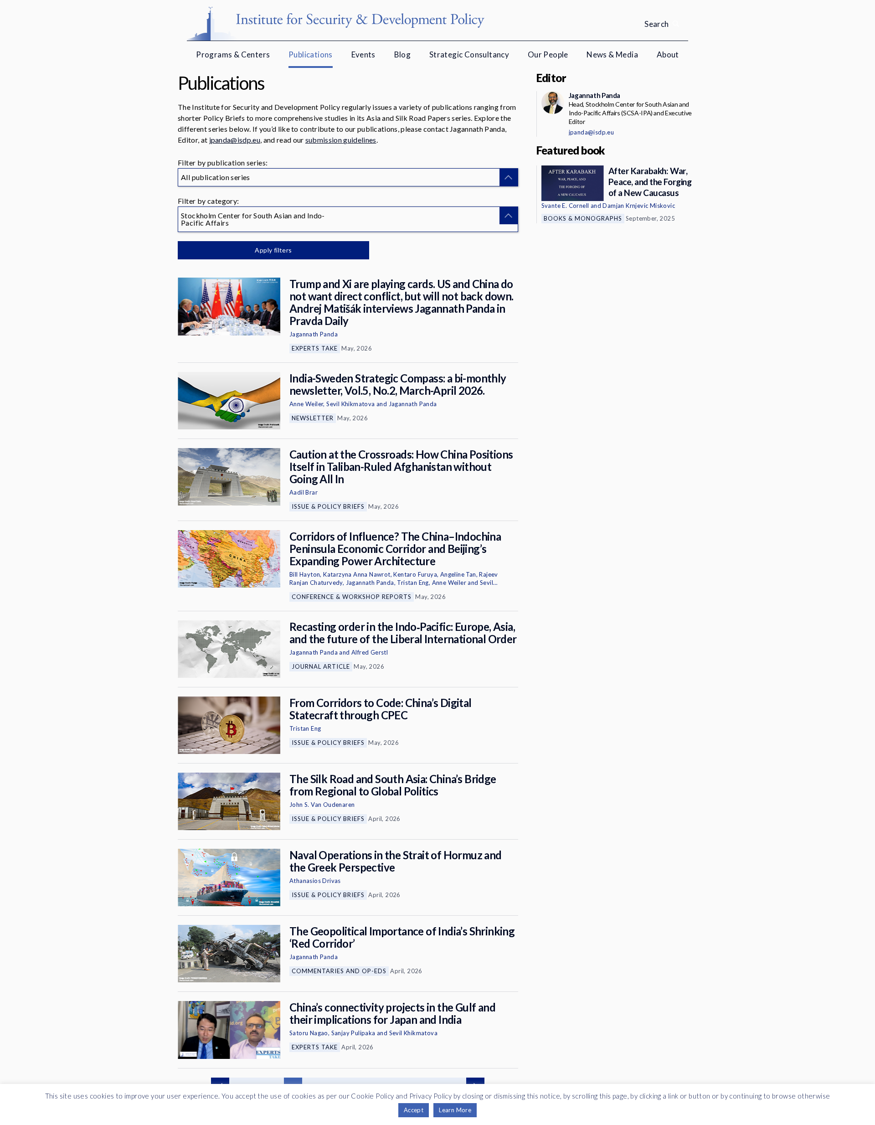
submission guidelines (340, 139)
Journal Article (321, 666)
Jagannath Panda (313, 334)
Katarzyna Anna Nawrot (356, 574)
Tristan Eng (412, 582)
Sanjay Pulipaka (353, 1033)
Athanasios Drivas (315, 880)
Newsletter (313, 418)
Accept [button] (413, 1110)
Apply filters (273, 250)
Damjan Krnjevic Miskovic (638, 205)
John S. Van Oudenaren (322, 804)
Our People (548, 54)
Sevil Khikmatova (350, 404)
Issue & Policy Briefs (328, 506)
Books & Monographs (583, 218)
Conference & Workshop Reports (352, 596)
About (668, 54)
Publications (310, 54)
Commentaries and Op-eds (339, 971)
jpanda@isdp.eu (234, 139)
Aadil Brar (303, 492)
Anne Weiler (306, 404)
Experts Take (315, 348)
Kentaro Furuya (415, 574)
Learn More (455, 1110)
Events (363, 54)
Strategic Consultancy (469, 54)
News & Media (612, 54)
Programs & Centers (233, 54)
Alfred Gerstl (369, 652)
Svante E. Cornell (565, 205)
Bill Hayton (304, 574)
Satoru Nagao (308, 1033)
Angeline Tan (458, 574)
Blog (402, 54)
